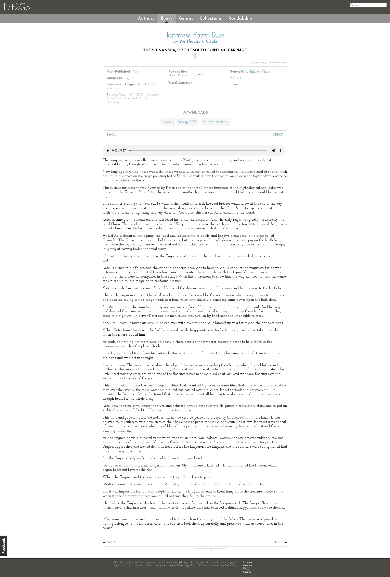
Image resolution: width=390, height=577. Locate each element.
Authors (146, 18)
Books (166, 18)
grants (233, 562)
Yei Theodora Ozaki (198, 41)
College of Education (200, 565)
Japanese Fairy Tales (195, 35)
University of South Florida (224, 565)
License (247, 562)
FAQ (246, 568)
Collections (211, 18)
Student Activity (216, 122)
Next (278, 134)
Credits (247, 565)
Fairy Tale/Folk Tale (255, 71)
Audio (166, 122)
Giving (247, 572)
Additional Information (269, 63)
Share (234, 84)
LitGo (16, 8)
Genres (186, 18)
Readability (240, 18)
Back (111, 134)
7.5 (200, 75)
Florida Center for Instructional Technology (168, 565)
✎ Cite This (237, 78)
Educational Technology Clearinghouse (184, 562)
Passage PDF (186, 122)
